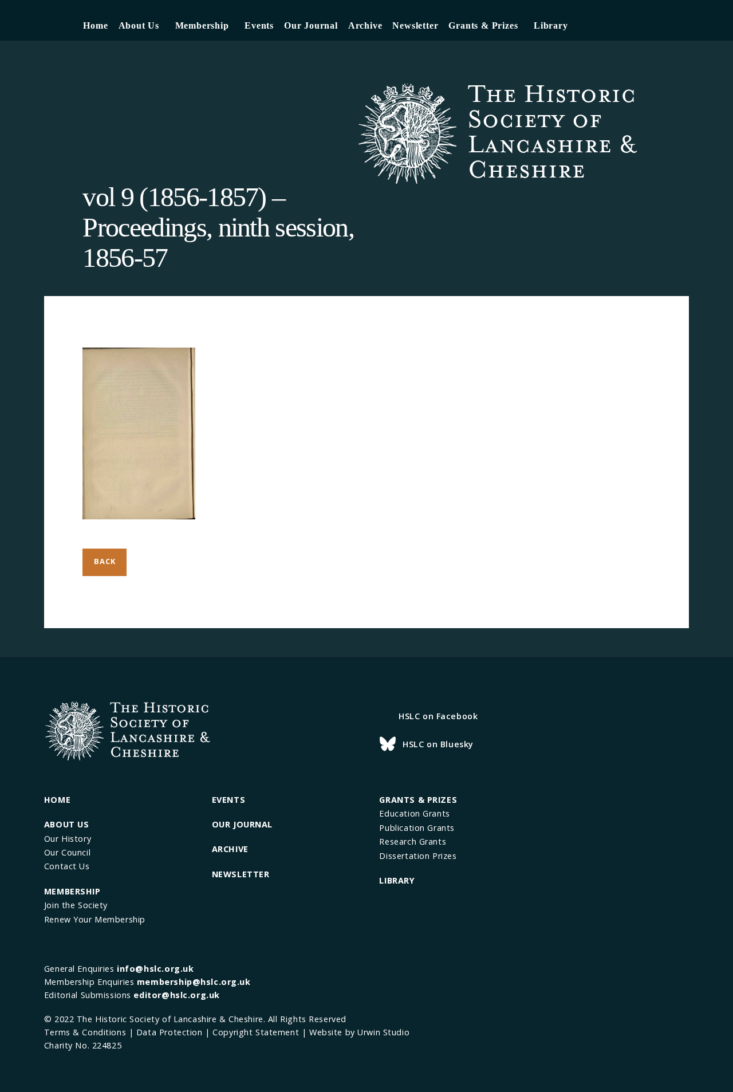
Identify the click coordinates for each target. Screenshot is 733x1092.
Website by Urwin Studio (359, 1032)
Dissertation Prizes (417, 855)
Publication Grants (416, 827)
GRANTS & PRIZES (418, 799)
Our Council (67, 852)
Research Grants (412, 841)
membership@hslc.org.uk (194, 981)
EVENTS (228, 799)
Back (104, 561)
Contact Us (67, 866)
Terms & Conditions (85, 1032)
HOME (57, 799)
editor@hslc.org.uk (176, 994)
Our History (67, 838)
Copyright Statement (255, 1032)
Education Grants (414, 813)
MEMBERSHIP (72, 891)
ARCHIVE (230, 848)
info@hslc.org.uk (155, 968)
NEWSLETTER (241, 874)
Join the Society (76, 905)
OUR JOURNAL (242, 824)
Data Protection (169, 1032)
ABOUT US (66, 824)
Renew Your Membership (94, 919)
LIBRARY (397, 880)
